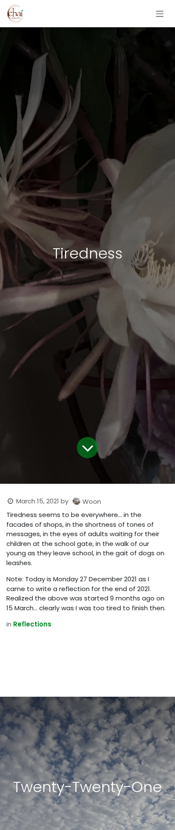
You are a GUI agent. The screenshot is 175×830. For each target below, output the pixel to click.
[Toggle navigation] (160, 13)
